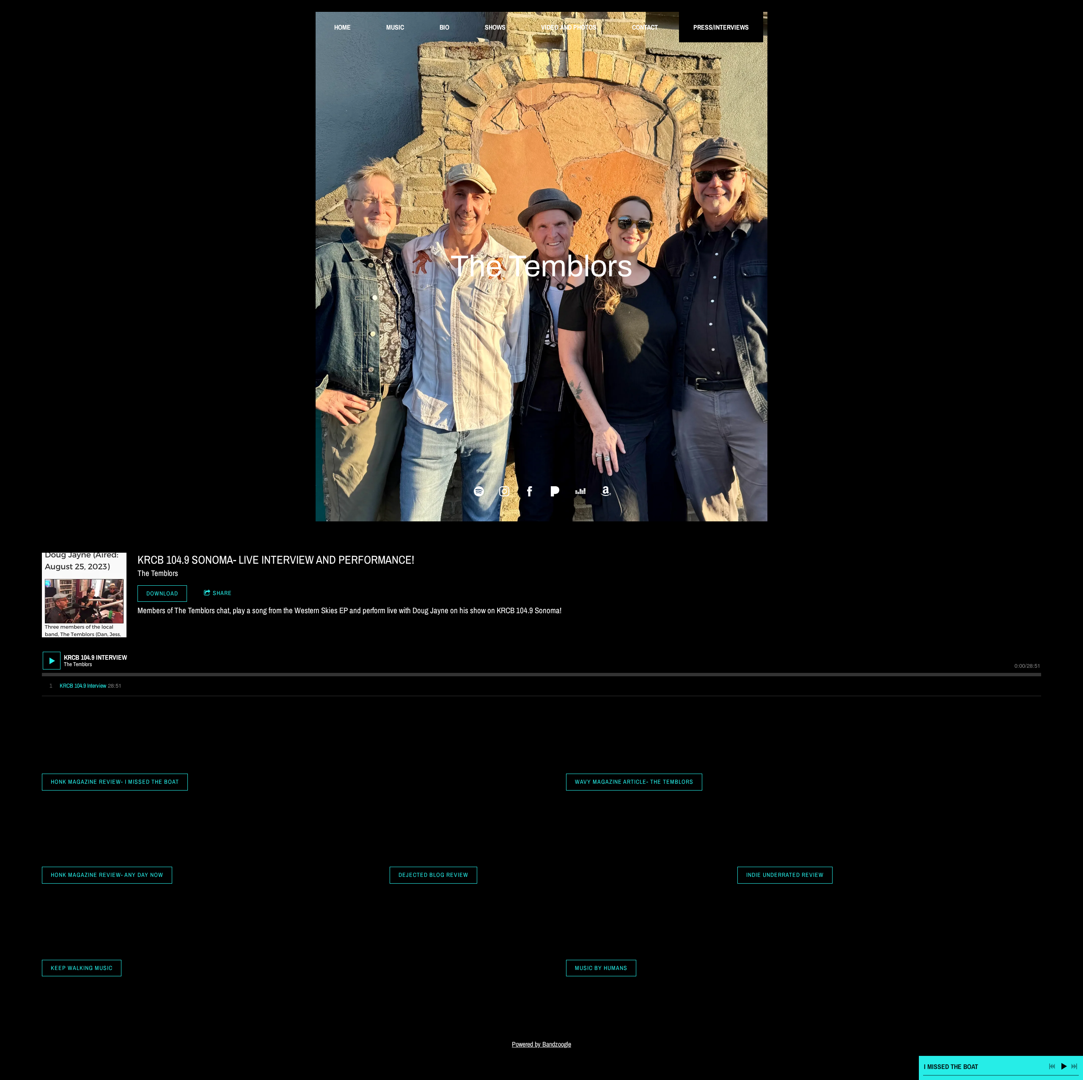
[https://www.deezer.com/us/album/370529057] (580, 491)
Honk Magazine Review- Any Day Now (107, 875)
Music (395, 27)
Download (162, 593)
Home (342, 27)
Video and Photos (568, 27)
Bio (444, 27)
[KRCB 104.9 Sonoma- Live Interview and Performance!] (84, 595)
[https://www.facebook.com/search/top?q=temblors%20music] (530, 491)
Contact (645, 27)
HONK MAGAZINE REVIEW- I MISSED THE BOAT (115, 781)
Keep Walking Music (82, 968)
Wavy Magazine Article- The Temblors (634, 781)
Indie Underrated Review (785, 875)
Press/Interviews (721, 27)
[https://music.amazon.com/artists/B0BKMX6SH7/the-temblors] (606, 491)
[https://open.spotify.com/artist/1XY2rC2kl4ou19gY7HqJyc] (479, 491)
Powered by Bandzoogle (541, 1044)
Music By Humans (601, 968)
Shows (495, 27)
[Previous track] (1052, 1066)
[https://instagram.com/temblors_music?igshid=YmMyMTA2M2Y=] (504, 491)
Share (222, 593)
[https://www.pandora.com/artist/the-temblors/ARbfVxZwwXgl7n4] (555, 491)
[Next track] (1074, 1066)
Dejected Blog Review (433, 875)
